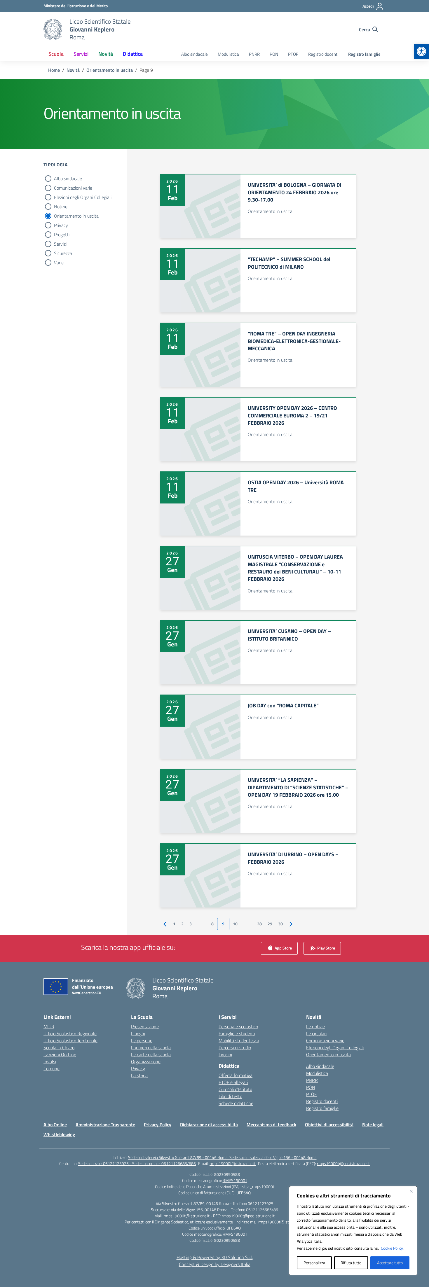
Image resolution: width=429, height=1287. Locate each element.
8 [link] (212, 924)
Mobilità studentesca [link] (239, 1040)
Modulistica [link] (228, 54)
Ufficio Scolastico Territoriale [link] (70, 1040)
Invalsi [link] (49, 1061)
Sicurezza (63, 253)
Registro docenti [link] (323, 54)
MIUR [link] (48, 1026)
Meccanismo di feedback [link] (271, 1124)
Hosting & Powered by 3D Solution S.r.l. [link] (215, 1257)
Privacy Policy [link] (157, 1124)
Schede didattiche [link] (236, 1103)
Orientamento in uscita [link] (328, 1054)
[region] (353, 1230)
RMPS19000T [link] (235, 1180)
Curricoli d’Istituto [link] (235, 1089)
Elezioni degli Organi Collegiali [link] (335, 1047)
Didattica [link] (133, 54)
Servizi (60, 243)
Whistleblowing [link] (59, 1134)
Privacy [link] (138, 1068)
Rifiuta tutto (351, 1263)
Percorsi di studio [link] (235, 1047)
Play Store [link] (325, 948)
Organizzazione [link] (146, 1061)
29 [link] (270, 924)
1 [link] (174, 924)
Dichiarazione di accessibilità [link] (209, 1124)
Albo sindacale (68, 178)
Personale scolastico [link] (238, 1026)
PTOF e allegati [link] (233, 1082)
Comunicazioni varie (73, 187)
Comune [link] (51, 1068)
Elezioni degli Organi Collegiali (82, 197)
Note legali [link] (372, 1124)
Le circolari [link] (316, 1033)
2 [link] (182, 924)
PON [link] (274, 54)
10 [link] (235, 924)
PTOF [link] (293, 54)
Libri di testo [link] (230, 1096)
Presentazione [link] (145, 1026)
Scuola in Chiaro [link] (58, 1047)
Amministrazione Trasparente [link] (105, 1124)
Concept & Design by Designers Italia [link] (214, 1264)
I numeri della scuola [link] (151, 1047)
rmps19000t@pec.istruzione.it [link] (343, 1163)
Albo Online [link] (55, 1124)
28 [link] (259, 924)
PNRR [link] (254, 54)
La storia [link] (139, 1075)
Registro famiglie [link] (364, 54)
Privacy (61, 225)
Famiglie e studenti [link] (237, 1033)
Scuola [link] (56, 54)
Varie (59, 262)
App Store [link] (283, 948)
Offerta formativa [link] (235, 1075)
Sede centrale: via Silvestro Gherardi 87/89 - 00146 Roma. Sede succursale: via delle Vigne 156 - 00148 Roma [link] (222, 1157)
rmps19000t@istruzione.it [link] (233, 1163)
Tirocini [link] (225, 1054)
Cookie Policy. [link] (392, 1248)
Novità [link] (105, 54)
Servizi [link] (81, 54)
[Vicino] (411, 1191)
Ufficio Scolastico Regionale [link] (70, 1033)
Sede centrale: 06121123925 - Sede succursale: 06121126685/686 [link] (137, 1163)
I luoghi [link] (138, 1033)
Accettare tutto (390, 1263)
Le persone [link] (141, 1040)
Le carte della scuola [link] (151, 1054)
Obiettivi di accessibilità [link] (329, 1124)
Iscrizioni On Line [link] (59, 1054)
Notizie (60, 206)
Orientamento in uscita (76, 215)
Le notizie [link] (315, 1026)
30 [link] (280, 924)
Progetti (61, 234)
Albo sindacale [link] (194, 54)
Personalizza (314, 1263)
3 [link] (190, 924)
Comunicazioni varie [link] (325, 1040)
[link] (421, 51)
